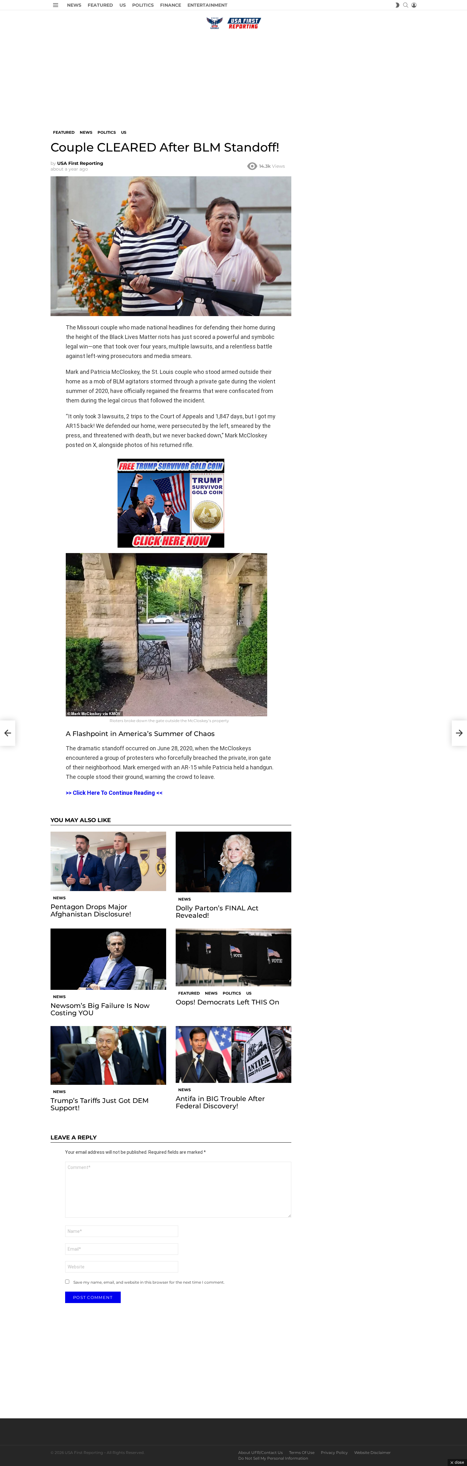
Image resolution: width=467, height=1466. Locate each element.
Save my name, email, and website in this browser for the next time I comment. (149, 1282)
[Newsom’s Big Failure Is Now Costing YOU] (108, 959)
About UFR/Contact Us (260, 1452)
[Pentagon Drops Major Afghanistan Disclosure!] (108, 861)
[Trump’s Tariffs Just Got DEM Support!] (108, 1055)
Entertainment (207, 5)
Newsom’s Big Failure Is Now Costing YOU (100, 1009)
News (74, 5)
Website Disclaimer (372, 1452)
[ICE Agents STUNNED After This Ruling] (7, 733)
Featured (100, 5)
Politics (143, 5)
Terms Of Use (302, 1452)
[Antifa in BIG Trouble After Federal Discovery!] (233, 1054)
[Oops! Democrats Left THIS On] (233, 957)
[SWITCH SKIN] (397, 5)
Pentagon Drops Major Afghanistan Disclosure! (91, 910)
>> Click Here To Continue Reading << (114, 792)
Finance (170, 5)
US (122, 5)
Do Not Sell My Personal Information (273, 1458)
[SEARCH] (405, 5)
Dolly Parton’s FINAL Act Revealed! (217, 911)
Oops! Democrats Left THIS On (227, 1002)
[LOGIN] (413, 5)
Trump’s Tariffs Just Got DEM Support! (100, 1104)
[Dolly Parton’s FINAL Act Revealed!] (233, 862)
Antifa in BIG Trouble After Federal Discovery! (220, 1102)
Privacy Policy (334, 1452)
